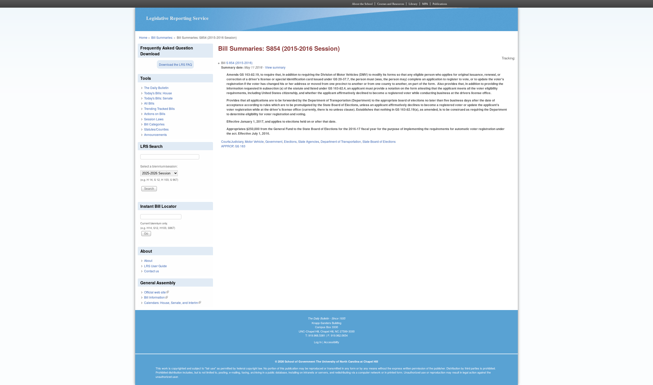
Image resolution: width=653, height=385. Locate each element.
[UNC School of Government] (259, 4)
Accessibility (331, 342)
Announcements (155, 134)
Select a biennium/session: (159, 166)
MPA (425, 3)
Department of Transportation (341, 141)
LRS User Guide (155, 266)
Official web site (156, 292)
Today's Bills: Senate (158, 98)
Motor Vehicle (254, 141)
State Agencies (308, 141)
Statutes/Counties (156, 129)
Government (273, 141)
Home (143, 37)
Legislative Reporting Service (177, 18)
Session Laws (154, 119)
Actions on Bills (154, 113)
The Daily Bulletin (156, 87)
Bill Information (156, 297)
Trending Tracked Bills (159, 108)
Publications (440, 3)
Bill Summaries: (162, 37)
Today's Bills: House (158, 93)
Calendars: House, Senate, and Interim (172, 302)
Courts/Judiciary (232, 141)
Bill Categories (154, 124)
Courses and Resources (390, 3)
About (148, 260)
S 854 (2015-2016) (239, 62)
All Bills (149, 103)
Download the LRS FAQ (175, 64)
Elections (290, 141)
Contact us (151, 271)
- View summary (273, 67)
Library (413, 3)
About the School (362, 3)
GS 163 (240, 146)
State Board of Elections (379, 141)
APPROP (227, 146)
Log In (318, 342)
